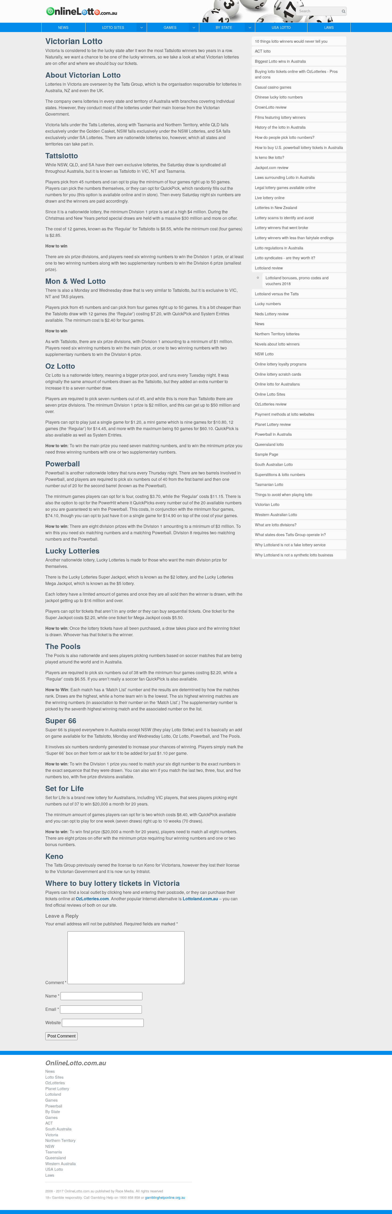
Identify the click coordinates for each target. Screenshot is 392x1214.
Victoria (51, 1134)
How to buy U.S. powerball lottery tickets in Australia (299, 147)
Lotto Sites (113, 27)
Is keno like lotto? (269, 157)
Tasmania (53, 1151)
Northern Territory (60, 1140)
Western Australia (60, 1163)
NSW (49, 1146)
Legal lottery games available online (285, 187)
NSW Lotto (264, 353)
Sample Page (266, 454)
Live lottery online (270, 197)
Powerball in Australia (273, 434)
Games (170, 27)
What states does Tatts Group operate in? (290, 534)
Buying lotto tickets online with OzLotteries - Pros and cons (296, 74)
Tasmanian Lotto (269, 484)
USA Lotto (281, 27)
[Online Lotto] (81, 11)
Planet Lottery (57, 1088)
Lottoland (53, 1094)
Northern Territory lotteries (277, 333)
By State (224, 27)
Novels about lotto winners (277, 344)
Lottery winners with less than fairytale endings (294, 237)
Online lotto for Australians (277, 384)
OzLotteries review (270, 404)
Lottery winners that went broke (281, 227)
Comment (55, 982)
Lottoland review (269, 267)
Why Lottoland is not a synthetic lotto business (294, 554)
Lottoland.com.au (200, 898)
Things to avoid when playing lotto (283, 494)
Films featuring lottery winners (280, 117)
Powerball (53, 1106)
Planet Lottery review (273, 424)
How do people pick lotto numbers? (284, 137)
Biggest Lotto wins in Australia (280, 61)
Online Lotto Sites (270, 394)
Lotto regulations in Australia (279, 247)
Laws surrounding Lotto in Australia (285, 177)
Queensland (55, 1157)
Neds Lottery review (272, 313)
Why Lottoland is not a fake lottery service (290, 544)
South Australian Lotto (274, 464)
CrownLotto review (270, 107)
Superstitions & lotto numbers (280, 474)
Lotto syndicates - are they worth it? (285, 257)
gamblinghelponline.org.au (165, 1197)
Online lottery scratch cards (278, 374)
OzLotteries (55, 1082)
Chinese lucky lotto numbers (279, 97)
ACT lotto (263, 51)
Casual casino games (273, 87)
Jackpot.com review (271, 167)
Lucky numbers (268, 303)
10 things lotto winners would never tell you (291, 41)
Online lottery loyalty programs (280, 364)
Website (53, 1022)
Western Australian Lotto (276, 514)
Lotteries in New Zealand (276, 207)
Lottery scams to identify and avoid (284, 217)
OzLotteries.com (92, 898)
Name (52, 996)
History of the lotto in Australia (280, 127)
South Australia (58, 1129)
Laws (329, 27)
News (63, 27)
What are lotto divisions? (276, 524)
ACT (49, 1123)
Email (52, 1009)
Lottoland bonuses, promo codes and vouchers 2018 (297, 280)
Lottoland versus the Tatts (277, 293)
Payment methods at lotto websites (284, 414)
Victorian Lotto (267, 504)
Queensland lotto (269, 444)
